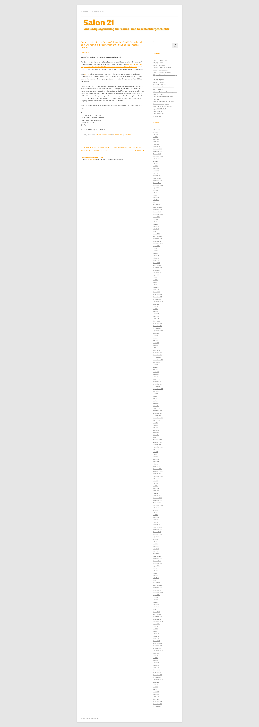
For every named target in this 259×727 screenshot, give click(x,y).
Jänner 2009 (156, 641)
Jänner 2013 (156, 524)
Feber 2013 (156, 522)
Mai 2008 (155, 660)
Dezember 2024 (157, 178)
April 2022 (156, 255)
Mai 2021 (155, 282)
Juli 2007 (155, 684)
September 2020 (158, 302)
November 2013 (157, 500)
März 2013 (156, 520)
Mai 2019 (155, 340)
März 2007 (156, 694)
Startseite (84, 12)
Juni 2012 (155, 541)
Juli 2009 (155, 626)
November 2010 (157, 587)
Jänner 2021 (156, 292)
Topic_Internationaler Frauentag (162, 106)
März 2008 (156, 665)
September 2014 (158, 476)
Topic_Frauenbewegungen (161, 104)
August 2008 (156, 653)
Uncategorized (157, 116)
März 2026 (156, 142)
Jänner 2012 (156, 554)
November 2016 (157, 413)
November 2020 (157, 297)
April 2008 (156, 663)
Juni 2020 (155, 309)
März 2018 (156, 374)
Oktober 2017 (157, 386)
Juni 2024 (155, 192)
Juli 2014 (155, 481)
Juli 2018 (155, 365)
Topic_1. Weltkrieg (158, 94)
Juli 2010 (155, 597)
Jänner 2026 (156, 146)
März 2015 (156, 461)
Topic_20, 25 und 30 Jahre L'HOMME (163, 101)
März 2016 (156, 432)
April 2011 (156, 575)
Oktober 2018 (157, 357)
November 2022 (157, 239)
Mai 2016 (155, 428)
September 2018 (158, 360)
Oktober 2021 (157, 270)
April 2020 (156, 314)
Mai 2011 (155, 573)
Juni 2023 (155, 222)
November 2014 (157, 471)
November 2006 (157, 704)
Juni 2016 (155, 425)
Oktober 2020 (157, 299)
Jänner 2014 (156, 495)
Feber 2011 (156, 580)
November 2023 (157, 209)
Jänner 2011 (156, 583)
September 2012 (158, 534)
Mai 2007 (155, 689)
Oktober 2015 (157, 444)
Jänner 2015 (156, 466)
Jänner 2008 (156, 670)
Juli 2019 (155, 335)
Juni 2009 (155, 629)
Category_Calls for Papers (160, 60)
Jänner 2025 (156, 175)
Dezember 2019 (157, 323)
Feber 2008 (156, 667)
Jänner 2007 (156, 699)
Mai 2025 (155, 166)
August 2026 (156, 129)
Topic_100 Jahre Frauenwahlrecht (163, 97)
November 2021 (157, 268)
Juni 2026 (155, 134)
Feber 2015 (156, 464)
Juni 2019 (155, 338)
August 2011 (156, 566)
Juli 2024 (155, 190)
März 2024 (156, 200)
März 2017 (156, 403)
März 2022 (156, 258)
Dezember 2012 (157, 527)
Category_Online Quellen (103, 135)
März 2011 (156, 578)
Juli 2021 (155, 277)
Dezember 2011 (157, 556)
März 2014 (156, 491)
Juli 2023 (155, 219)
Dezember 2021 (157, 265)
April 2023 (156, 226)
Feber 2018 (156, 377)
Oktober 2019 (157, 328)
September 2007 (158, 680)
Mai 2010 (155, 602)
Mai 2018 (155, 369)
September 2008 (158, 650)
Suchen (155, 42)
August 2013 (156, 507)
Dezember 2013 (157, 498)
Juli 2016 (155, 423)
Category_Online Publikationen (162, 67)
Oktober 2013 (157, 503)
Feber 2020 (156, 318)
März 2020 (156, 316)
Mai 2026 (155, 137)
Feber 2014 (156, 493)
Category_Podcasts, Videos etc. (162, 72)
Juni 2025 (155, 163)
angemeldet (92, 160)
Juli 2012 (155, 539)
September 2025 (158, 156)
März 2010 (156, 607)
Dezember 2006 (157, 701)
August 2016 (156, 420)
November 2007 (157, 675)
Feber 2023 (156, 231)
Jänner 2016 (156, 437)
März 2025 (156, 171)
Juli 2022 (155, 248)
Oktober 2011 (157, 561)
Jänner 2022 (156, 263)
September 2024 (158, 185)
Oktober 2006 (157, 706)
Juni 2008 (155, 658)
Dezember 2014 (157, 469)
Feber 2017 (156, 406)
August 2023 (156, 217)
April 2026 (156, 139)
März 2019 (156, 345)
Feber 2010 (156, 609)
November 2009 (157, 617)
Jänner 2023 (156, 234)
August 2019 (156, 333)
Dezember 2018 (157, 352)
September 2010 (158, 592)
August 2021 (156, 275)
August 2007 (156, 682)
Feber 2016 (156, 435)
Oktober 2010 (157, 590)
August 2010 (156, 595)
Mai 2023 (155, 224)
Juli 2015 (155, 452)
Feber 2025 (156, 173)
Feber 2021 (156, 289)
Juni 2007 (155, 687)
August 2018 (156, 362)
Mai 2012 (155, 544)
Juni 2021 (155, 280)
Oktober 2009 (157, 619)
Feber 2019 (156, 348)
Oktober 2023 (157, 212)
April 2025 (156, 168)
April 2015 (156, 459)
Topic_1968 (156, 99)
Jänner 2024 (156, 205)
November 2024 (157, 180)
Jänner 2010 (156, 612)
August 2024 (156, 188)
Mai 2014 (155, 486)
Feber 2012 (156, 551)
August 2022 (156, 246)
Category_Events (158, 63)
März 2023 (156, 229)
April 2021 (156, 285)
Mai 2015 (155, 457)
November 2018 (157, 355)
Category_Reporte (158, 80)
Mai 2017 (155, 398)
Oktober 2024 (157, 183)
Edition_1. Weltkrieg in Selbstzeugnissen (165, 92)
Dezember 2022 (157, 236)
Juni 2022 (155, 251)
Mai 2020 (155, 311)
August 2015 (156, 449)
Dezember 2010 (157, 585)
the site (86, 74)
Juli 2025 (155, 161)
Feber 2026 (156, 144)
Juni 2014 (155, 483)
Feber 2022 (156, 260)
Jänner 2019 (156, 350)
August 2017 (156, 391)
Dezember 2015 (157, 440)
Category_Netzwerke (159, 65)
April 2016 (156, 430)
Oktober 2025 (157, 154)
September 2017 (158, 389)
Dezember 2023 (157, 207)
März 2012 (156, 549)
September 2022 (158, 243)
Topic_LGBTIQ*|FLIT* (159, 109)
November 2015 (157, 442)
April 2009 (156, 634)
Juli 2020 (155, 306)
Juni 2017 (155, 396)
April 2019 (156, 343)
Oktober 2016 (157, 415)
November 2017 (157, 384)
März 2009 (156, 636)
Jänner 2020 (156, 321)
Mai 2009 (155, 631)
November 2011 (157, 558)
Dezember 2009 (157, 614)
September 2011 (158, 563)
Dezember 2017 (157, 381)
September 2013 (158, 505)
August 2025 (156, 159)
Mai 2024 (155, 195)
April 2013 (156, 517)
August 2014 (156, 478)
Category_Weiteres (158, 82)
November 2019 (157, 326)
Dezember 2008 (157, 643)
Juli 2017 (155, 394)
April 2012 (156, 546)
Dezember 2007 (157, 672)
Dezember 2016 (157, 411)
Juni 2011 (155, 571)
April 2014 (156, 488)
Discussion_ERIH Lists (159, 84)
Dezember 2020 (157, 294)
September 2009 (158, 621)
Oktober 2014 (157, 474)
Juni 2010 (155, 600)
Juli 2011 (155, 568)
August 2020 (156, 304)
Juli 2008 (155, 655)
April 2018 (156, 372)
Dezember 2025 (157, 149)
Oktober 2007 (157, 677)
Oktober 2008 (157, 648)
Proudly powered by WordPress (90, 718)
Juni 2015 (155, 454)
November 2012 (157, 529)
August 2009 (156, 624)
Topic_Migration (157, 111)
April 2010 (156, 604)
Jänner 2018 (156, 379)
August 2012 (156, 537)
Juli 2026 (155, 132)
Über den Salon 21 (98, 12)
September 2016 (158, 418)
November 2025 (157, 151)
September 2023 (158, 214)
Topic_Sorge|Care (158, 114)
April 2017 (156, 401)
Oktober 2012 (157, 532)
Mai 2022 (155, 253)
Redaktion (128, 135)
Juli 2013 (155, 510)
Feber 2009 (156, 638)
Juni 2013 (155, 512)
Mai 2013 (155, 515)
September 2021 (158, 272)
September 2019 (158, 331)
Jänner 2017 (156, 408)
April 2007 (156, 692)
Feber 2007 (156, 697)
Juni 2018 (155, 367)
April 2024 (156, 197)
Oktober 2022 (157, 241)
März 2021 (156, 287)
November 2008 (157, 646)
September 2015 (158, 447)
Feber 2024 (156, 202)
